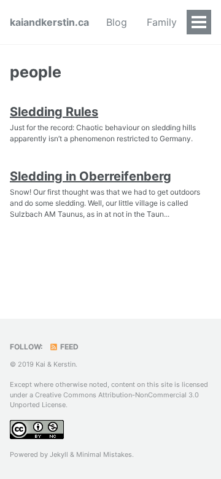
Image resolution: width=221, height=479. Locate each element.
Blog (116, 22)
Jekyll (59, 454)
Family (162, 22)
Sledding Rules (54, 111)
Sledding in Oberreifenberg (90, 176)
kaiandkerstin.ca (49, 22)
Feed (68, 346)
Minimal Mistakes (104, 454)
